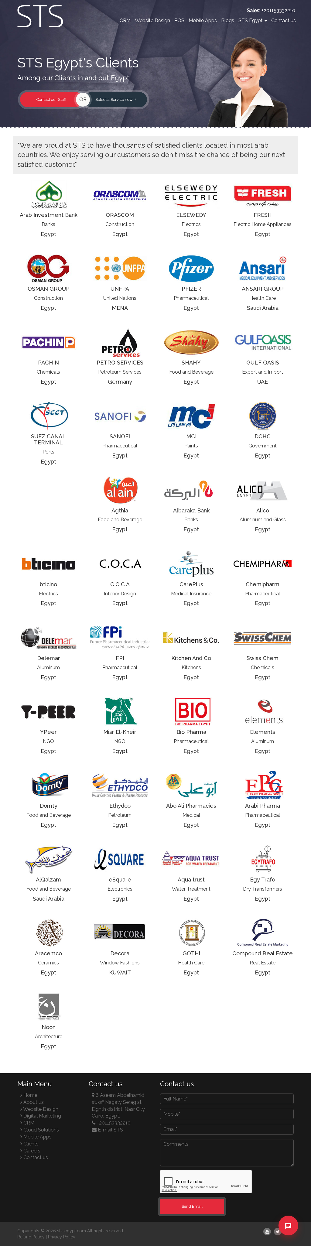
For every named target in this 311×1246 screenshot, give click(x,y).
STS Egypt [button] (251, 20)
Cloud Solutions (40, 1130)
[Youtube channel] (267, 1231)
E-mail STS (110, 1130)
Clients (30, 1144)
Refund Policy (31, 1236)
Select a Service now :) (115, 99)
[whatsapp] (288, 1236)
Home (29, 1095)
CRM (125, 20)
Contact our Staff (51, 99)
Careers (31, 1151)
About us (33, 1102)
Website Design (152, 20)
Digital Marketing (41, 1116)
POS (179, 20)
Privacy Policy (61, 1236)
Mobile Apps (203, 20)
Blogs (227, 20)
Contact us (283, 20)
